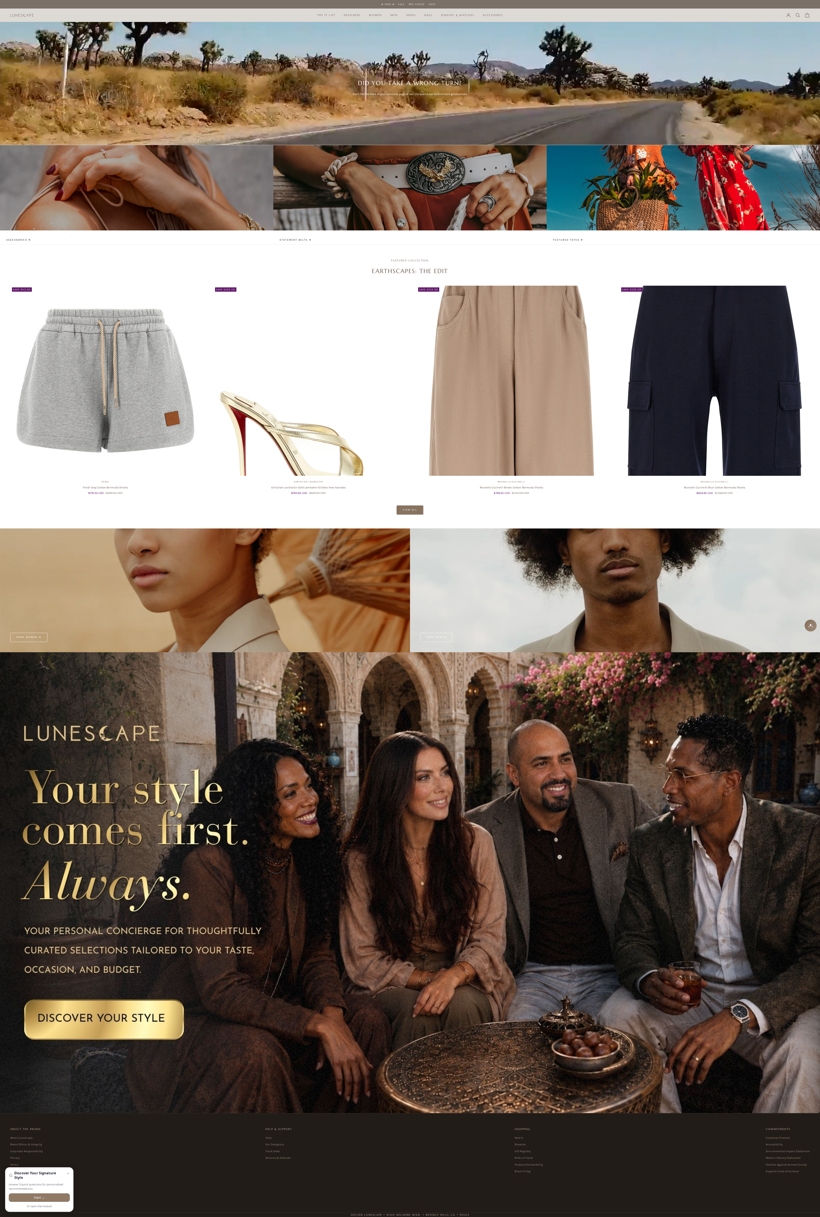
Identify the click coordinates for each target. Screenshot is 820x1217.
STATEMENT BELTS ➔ (295, 239)
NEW (388, 4)
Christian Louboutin (308, 481)
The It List (326, 15)
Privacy (15, 1157)
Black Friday (523, 1171)
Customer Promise (778, 1137)
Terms (14, 1164)
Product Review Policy (529, 1164)
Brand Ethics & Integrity (26, 1144)
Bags (429, 15)
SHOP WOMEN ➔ (28, 637)
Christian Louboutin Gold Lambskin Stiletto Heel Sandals (308, 487)
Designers (352, 15)
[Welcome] (410, 882)
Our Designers (274, 1144)
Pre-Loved (417, 4)
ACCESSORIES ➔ (18, 239)
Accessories (493, 15)
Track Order (272, 1151)
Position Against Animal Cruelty (786, 1164)
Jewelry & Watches (457, 15)
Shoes (411, 15)
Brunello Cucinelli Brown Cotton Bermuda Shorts (511, 487)
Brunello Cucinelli (511, 481)
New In (519, 1137)
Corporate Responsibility (26, 1151)
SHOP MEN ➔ (436, 637)
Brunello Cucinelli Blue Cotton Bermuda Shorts (714, 487)
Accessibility (774, 1144)
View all (410, 509)
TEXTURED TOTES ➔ (568, 239)
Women (375, 15)
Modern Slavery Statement (783, 1157)
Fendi (105, 481)
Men (393, 15)
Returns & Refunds (278, 1157)
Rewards (520, 1144)
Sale (401, 4)
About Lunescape (21, 1137)
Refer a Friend (524, 1157)
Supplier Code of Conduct (782, 1171)
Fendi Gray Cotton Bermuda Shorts (105, 487)
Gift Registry (523, 1151)
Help (432, 4)
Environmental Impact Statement (788, 1151)
